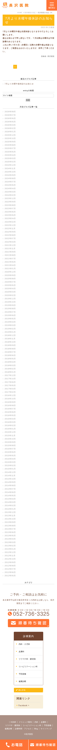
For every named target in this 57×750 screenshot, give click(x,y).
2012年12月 (10, 552)
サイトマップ (46, 729)
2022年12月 (10, 225)
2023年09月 (10, 202)
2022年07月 (10, 238)
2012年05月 (10, 576)
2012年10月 (10, 559)
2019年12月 (10, 299)
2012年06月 (10, 572)
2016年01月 (10, 429)
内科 (36, 722)
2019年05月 (10, 319)
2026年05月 (10, 122)
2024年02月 (10, 195)
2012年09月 (10, 562)
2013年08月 (10, 526)
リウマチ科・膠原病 (27, 659)
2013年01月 (10, 549)
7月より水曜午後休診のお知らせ (19, 84)
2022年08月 (10, 235)
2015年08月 (10, 445)
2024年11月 (10, 168)
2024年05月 (10, 185)
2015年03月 (10, 462)
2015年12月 (10, 432)
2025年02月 (10, 162)
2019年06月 (10, 315)
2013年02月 (10, 546)
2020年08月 (10, 279)
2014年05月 (10, 495)
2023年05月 (10, 215)
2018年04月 (10, 362)
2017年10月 (10, 379)
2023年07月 (10, 208)
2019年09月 (10, 305)
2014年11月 (10, 475)
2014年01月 (10, 509)
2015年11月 (10, 435)
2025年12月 (10, 135)
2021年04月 (10, 265)
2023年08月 (10, 205)
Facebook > (23, 705)
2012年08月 (10, 566)
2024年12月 (10, 165)
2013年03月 (10, 542)
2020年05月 (10, 285)
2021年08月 (10, 255)
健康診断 (22, 681)
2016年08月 (10, 405)
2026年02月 (10, 128)
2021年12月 (10, 245)
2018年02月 (10, 369)
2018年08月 (10, 349)
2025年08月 (10, 145)
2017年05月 (10, 385)
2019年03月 (10, 325)
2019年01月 (10, 332)
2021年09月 (10, 252)
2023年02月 (10, 222)
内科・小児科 (24, 644)
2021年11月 (10, 248)
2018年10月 (10, 342)
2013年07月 (10, 529)
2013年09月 (10, 522)
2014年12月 (10, 472)
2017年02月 (10, 392)
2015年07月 (10, 449)
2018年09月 (10, 345)
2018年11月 (10, 339)
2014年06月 (10, 492)
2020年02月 (10, 295)
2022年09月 (10, 232)
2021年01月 (10, 268)
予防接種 (22, 674)
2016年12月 (10, 395)
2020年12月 (10, 272)
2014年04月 (10, 499)
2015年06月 (10, 452)
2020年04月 (10, 288)
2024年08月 (10, 178)
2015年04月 (10, 459)
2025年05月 (10, 152)
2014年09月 (10, 482)
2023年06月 (10, 212)
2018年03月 (10, 365)
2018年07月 (10, 352)
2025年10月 (10, 138)
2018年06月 (10, 355)
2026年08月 (10, 112)
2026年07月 (10, 115)
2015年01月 (10, 469)
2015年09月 (10, 442)
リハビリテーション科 (28, 666)
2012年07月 (10, 569)
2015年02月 (10, 465)
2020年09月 (10, 275)
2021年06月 (10, 262)
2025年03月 (10, 158)
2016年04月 (10, 419)
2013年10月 (10, 519)
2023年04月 (10, 218)
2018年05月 (10, 359)
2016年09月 (10, 402)
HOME (13, 722)
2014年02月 (10, 505)
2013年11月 (10, 515)
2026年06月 (10, 118)
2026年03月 (10, 125)
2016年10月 (10, 399)
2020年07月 (10, 282)
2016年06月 (10, 412)
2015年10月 (10, 439)
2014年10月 (10, 479)
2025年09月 (10, 142)
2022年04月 (10, 242)
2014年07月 (10, 489)
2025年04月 (10, 155)
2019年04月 (10, 322)
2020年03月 (10, 292)
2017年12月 (10, 375)
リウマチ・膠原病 (12, 725)
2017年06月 (10, 382)
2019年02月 (10, 329)
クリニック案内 (25, 722)
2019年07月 (10, 312)
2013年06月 (10, 532)
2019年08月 (10, 308)
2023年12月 (10, 198)
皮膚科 (21, 651)
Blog (36, 729)
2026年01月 (10, 132)
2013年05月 (10, 536)
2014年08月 (10, 485)
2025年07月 (10, 148)
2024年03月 (10, 192)
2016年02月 (10, 425)
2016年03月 (10, 422)
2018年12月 (10, 335)
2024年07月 (10, 182)
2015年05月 (10, 455)
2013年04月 (10, 539)
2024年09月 (10, 175)
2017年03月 (10, 389)
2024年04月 (10, 188)
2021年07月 (10, 259)
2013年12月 (10, 512)
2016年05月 (10, 415)
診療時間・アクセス (23, 729)
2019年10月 (10, 302)
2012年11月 (10, 556)
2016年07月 (10, 409)
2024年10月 (10, 172)
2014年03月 (10, 502)
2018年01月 (10, 372)
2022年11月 (10, 228)
